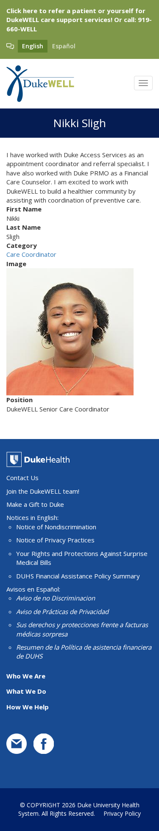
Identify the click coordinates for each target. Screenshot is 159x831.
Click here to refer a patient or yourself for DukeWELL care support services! (75, 15)
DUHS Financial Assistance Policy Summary (78, 576)
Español (63, 46)
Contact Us (22, 477)
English (32, 46)
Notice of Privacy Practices (55, 540)
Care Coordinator (31, 254)
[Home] (40, 83)
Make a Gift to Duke (35, 504)
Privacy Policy (122, 813)
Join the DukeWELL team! (42, 491)
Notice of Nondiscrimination (56, 527)
